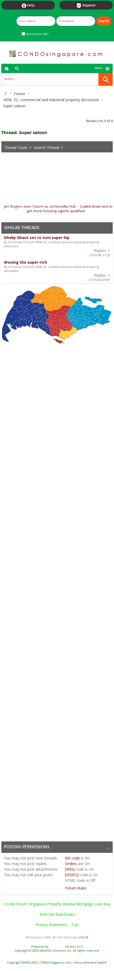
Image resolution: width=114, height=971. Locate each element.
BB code (72, 858)
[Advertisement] (57, 591)
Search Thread (46, 147)
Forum (19, 93)
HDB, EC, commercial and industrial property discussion (51, 99)
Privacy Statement (51, 924)
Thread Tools (15, 147)
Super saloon (33, 132)
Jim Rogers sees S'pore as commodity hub (40, 206)
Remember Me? (37, 34)
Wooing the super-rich (25, 262)
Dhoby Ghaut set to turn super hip (36, 237)
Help (28, 5)
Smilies (71, 863)
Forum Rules (76, 888)
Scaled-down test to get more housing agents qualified (70, 208)
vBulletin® (56, 946)
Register (86, 5)
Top (74, 924)
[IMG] (69, 869)
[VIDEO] (71, 874)
